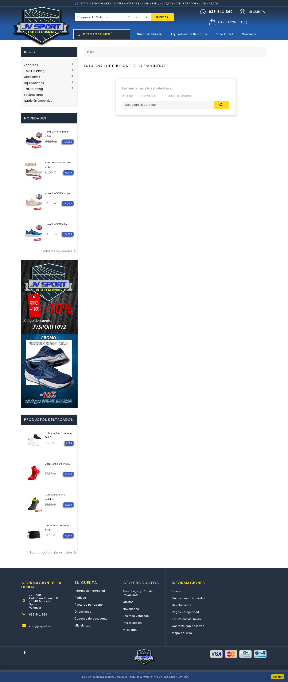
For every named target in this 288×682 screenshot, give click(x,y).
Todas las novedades (59, 251)
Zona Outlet (224, 34)
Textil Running (34, 71)
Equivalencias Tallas (186, 619)
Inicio (29, 51)
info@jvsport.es (40, 626)
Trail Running (33, 89)
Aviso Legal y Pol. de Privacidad (138, 593)
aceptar (278, 676)
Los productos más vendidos (53, 552)
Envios (176, 591)
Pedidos (80, 597)
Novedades (131, 608)
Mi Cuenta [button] (257, 11)
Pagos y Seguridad (185, 612)
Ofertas (128, 602)
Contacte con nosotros (188, 626)
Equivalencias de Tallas (189, 34)
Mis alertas (82, 625)
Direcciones (82, 611)
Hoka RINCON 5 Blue (56, 224)
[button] (242, 12)
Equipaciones (33, 95)
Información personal (89, 590)
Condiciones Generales (188, 598)
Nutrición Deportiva (38, 101)
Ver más (184, 676)
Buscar (162, 17)
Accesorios (32, 77)
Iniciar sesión (132, 622)
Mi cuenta (130, 629)
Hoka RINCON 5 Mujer (57, 193)
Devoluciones (181, 605)
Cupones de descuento (91, 618)
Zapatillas (31, 65)
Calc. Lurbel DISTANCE (57, 463)
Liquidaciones (34, 83)
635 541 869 (38, 614)
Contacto (249, 34)
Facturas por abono (88, 604)
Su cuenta (85, 583)
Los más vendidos (136, 615)
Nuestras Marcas (150, 34)
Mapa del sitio (182, 633)
